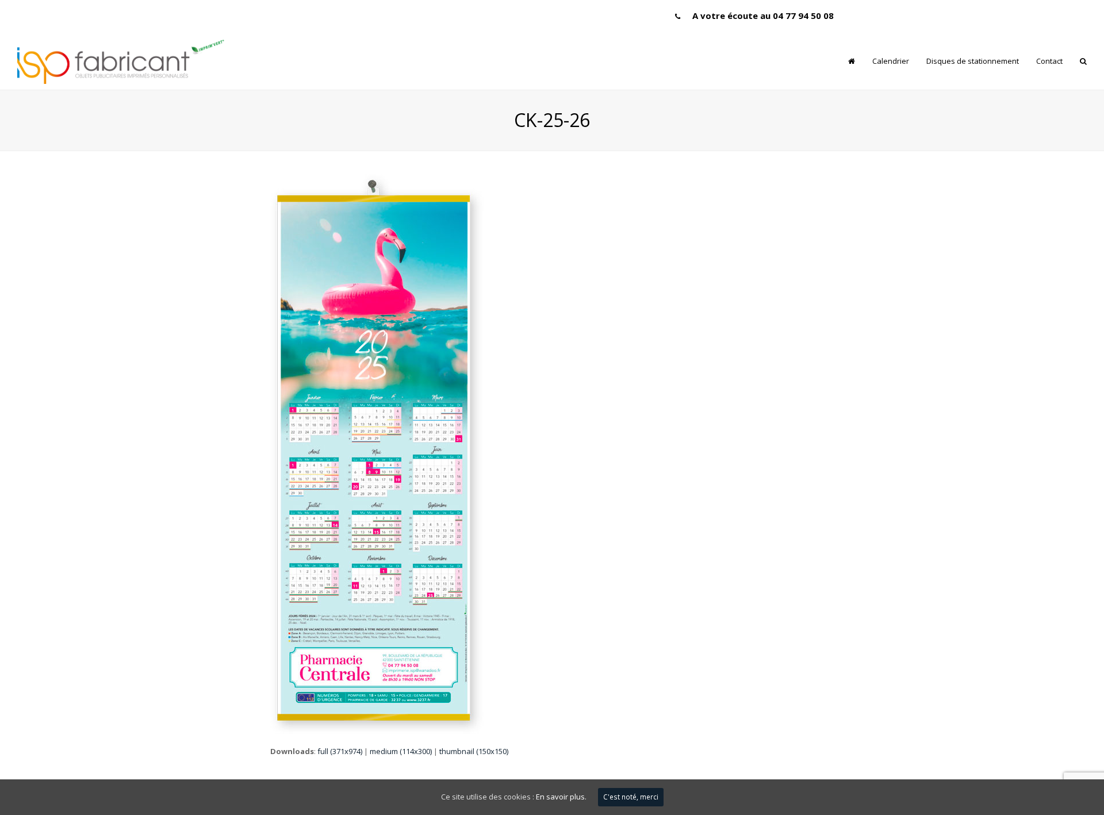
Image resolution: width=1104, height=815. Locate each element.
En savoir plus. (561, 796)
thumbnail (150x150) (473, 751)
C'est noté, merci (630, 797)
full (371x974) (339, 751)
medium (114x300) (401, 751)
